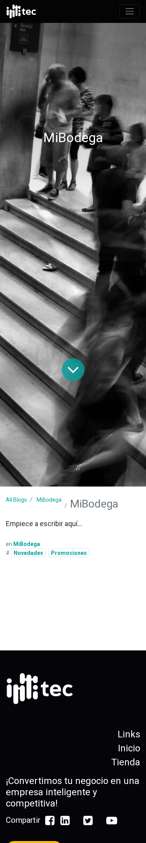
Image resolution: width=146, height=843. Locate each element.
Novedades (28, 553)
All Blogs (16, 500)
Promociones (69, 553)
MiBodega (49, 500)
